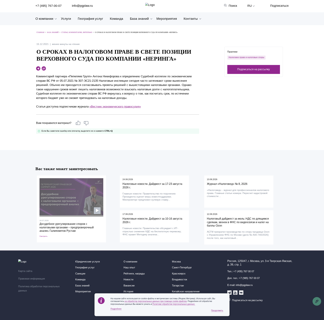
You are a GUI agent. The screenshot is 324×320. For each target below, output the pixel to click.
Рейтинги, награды (134, 273)
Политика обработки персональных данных (39, 288)
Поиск (233, 5)
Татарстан (178, 285)
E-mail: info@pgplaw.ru (240, 285)
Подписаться (279, 5)
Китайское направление (186, 291)
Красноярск (178, 273)
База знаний (139, 18)
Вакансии (129, 285)
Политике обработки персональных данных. (173, 304)
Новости (128, 279)
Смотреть (43, 236)
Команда (116, 18)
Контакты (191, 18)
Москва (176, 261)
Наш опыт (129, 267)
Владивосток (179, 279)
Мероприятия (166, 18)
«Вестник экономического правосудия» (115, 106)
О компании (44, 18)
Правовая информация (31, 278)
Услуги (66, 18)
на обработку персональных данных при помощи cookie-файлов (156, 301)
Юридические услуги (87, 261)
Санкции (80, 273)
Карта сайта (25, 271)
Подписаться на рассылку (253, 69)
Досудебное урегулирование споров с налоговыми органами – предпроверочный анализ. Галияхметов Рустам (66, 227)
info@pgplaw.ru (82, 5)
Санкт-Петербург (182, 267)
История (128, 291)
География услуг (90, 18)
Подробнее (116, 309)
